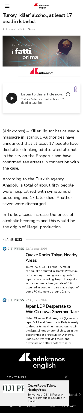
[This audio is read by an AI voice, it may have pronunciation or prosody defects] (68, 94)
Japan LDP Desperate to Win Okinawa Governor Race (52, 309)
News (31, 29)
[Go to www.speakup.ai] (75, 89)
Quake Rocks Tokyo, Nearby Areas (51, 257)
